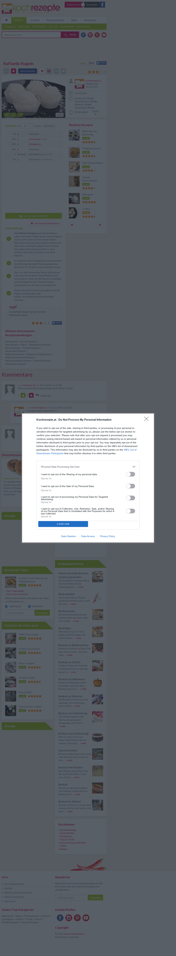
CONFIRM (63, 524)
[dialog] (88, 478)
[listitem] (88, 466)
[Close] (147, 420)
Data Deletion (68, 536)
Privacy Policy (107, 536)
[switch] (130, 474)
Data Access (88, 536)
